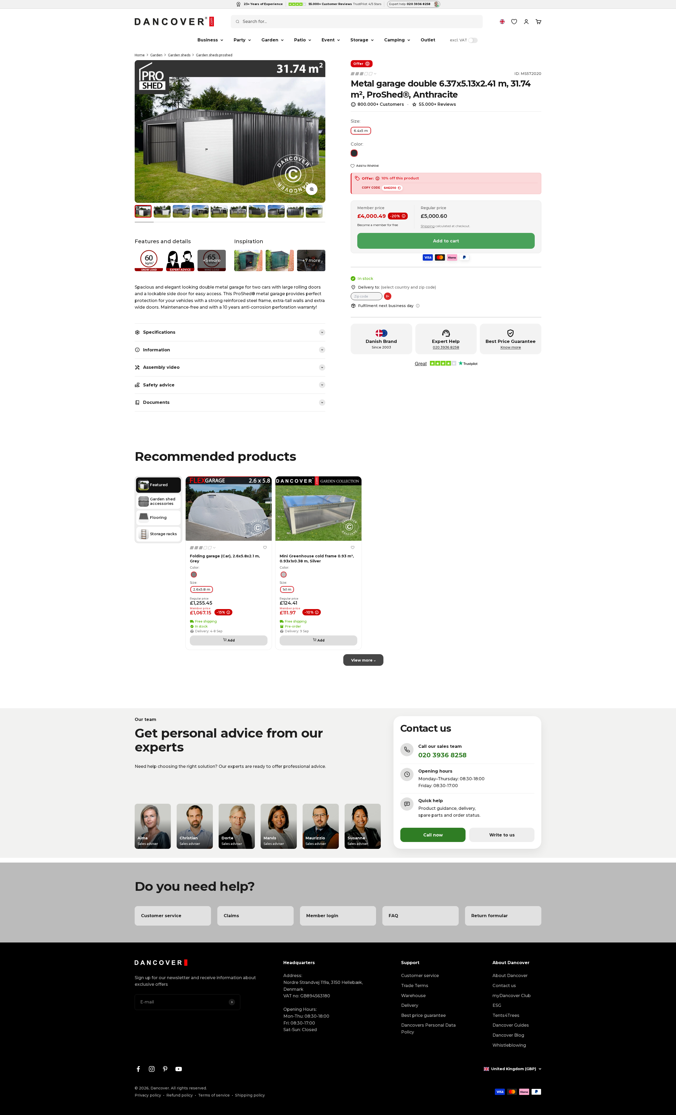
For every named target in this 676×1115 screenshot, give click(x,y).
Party (240, 39)
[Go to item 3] (181, 211)
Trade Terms (414, 985)
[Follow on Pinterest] (165, 1069)
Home (140, 55)
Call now (433, 835)
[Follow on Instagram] (151, 1069)
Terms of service (214, 1095)
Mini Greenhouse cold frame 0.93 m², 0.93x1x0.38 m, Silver (317, 558)
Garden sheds (179, 55)
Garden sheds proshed (214, 55)
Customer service (420, 975)
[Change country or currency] (502, 21)
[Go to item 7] (257, 211)
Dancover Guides (510, 1025)
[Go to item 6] (238, 211)
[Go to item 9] (295, 211)
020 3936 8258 (446, 347)
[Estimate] (387, 296)
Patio (300, 39)
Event (328, 39)
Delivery (409, 1005)
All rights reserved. (189, 1088)
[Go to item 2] (162, 211)
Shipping (428, 226)
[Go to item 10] (314, 211)
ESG (496, 1005)
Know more (510, 347)
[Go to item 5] (219, 211)
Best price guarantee (423, 1015)
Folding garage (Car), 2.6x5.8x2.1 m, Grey (225, 558)
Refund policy (179, 1095)
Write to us (502, 835)
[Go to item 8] (276, 211)
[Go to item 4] (200, 211)
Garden (269, 39)
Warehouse (413, 995)
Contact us (504, 985)
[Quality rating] (364, 74)
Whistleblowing (509, 1045)
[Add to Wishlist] (264, 547)
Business (208, 39)
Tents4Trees (505, 1015)
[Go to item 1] (143, 211)
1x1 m (287, 589)
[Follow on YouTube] (178, 1069)
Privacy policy (148, 1095)
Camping (394, 39)
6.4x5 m (361, 130)
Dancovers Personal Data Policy (428, 1029)
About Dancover (510, 975)
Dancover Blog (508, 1035)
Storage (359, 39)
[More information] (418, 306)
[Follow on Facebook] (138, 1069)
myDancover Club (511, 995)
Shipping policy (250, 1095)
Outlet (428, 39)
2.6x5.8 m (201, 589)
